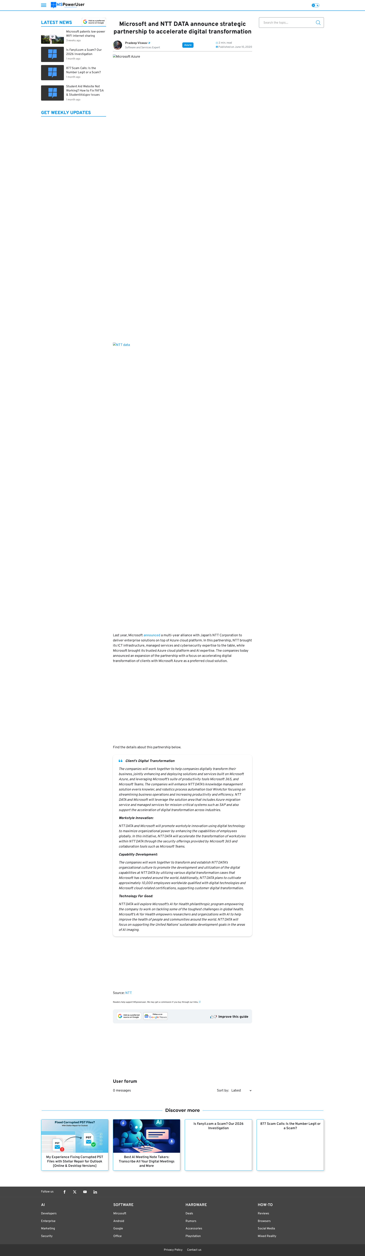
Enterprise (48, 1221)
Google (118, 1229)
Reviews (263, 1213)
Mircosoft (119, 1213)
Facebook (64, 1192)
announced (152, 635)
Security (46, 1236)
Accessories (194, 1229)
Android (118, 1221)
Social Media (266, 1229)
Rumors (191, 1221)
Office (117, 1236)
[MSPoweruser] (68, 5)
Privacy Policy (173, 1250)
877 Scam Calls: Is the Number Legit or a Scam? (290, 1126)
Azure (188, 45)
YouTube (85, 1192)
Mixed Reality (267, 1236)
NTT (128, 993)
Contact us (194, 1250)
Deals (189, 1213)
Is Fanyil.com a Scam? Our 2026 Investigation (219, 1126)
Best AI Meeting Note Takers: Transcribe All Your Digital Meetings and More (147, 1161)
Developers (49, 1213)
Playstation (193, 1236)
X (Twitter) (74, 1192)
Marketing (48, 1229)
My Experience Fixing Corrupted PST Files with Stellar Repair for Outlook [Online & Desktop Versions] (74, 1161)
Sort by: (223, 1090)
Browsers (264, 1221)
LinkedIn (95, 1192)
